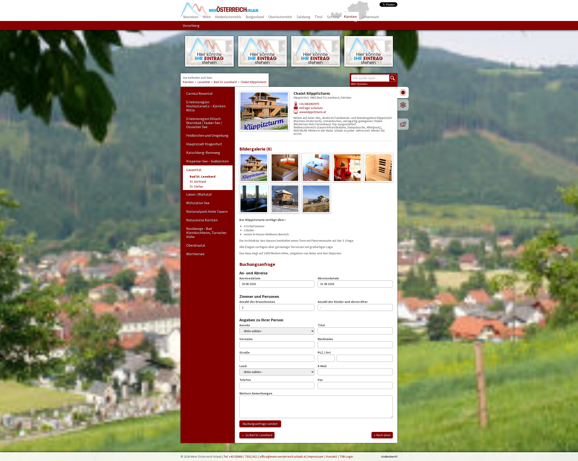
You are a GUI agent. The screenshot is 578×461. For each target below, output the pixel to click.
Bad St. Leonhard (225, 82)
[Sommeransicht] (403, 92)
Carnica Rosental (199, 93)
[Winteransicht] (403, 105)
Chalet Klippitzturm (253, 82)
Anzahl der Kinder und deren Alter (343, 302)
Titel (321, 325)
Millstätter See (198, 203)
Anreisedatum (249, 278)
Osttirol (333, 16)
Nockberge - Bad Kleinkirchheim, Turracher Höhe (206, 232)
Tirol (318, 16)
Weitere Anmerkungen (255, 393)
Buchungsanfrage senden (260, 424)
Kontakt (331, 456)
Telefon (245, 380)
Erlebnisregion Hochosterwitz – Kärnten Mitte (206, 106)
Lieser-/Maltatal (199, 194)
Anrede (244, 325)
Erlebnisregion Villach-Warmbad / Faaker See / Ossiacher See (204, 122)
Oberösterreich (280, 16)
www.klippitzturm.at (312, 112)
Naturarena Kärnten (202, 220)
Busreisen (190, 16)
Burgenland (254, 16)
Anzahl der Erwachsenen (257, 302)
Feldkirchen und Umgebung (207, 135)
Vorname (246, 339)
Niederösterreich (228, 16)
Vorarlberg (191, 25)
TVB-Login (346, 456)
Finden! (392, 78)
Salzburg (303, 16)
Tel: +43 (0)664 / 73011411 (241, 456)
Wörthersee (195, 254)
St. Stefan (196, 186)
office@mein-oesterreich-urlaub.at (283, 456)
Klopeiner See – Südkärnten (207, 161)
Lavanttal (204, 82)
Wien (206, 16)
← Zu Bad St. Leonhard (257, 435)
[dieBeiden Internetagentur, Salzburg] (389, 456)
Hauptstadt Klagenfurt (204, 144)
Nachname (325, 339)
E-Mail (322, 366)
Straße (244, 352)
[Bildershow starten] (403, 124)
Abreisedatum (328, 278)
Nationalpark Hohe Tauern (207, 211)
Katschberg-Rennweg (203, 152)
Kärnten (350, 16)
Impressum (315, 456)
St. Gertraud (198, 181)
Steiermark (370, 16)
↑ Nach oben (382, 435)
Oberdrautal (195, 245)
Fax (320, 380)
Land (243, 366)
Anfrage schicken (311, 108)
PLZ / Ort (324, 352)
